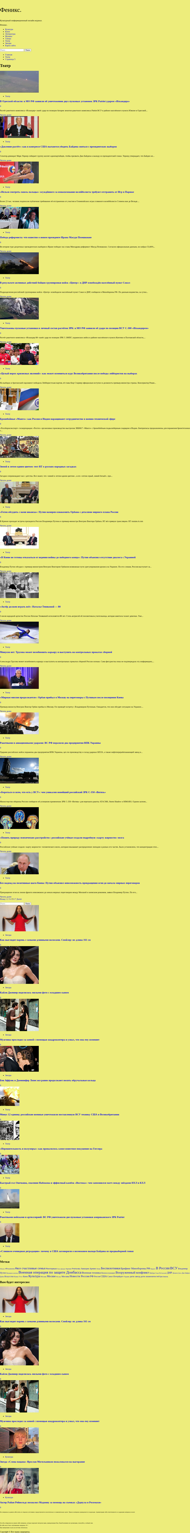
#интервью (51, 1268)
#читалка (76, 1268)
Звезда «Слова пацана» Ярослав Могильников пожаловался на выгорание (42, 1461)
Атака (98, 1269)
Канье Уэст (18, 1277)
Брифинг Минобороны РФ (135, 1268)
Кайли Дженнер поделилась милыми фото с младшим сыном (34, 992)
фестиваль (164, 1276)
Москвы (65, 1276)
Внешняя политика (12, 1273)
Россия (97, 1276)
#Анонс (2, 1269)
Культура (9, 29)
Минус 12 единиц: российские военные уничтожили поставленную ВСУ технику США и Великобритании (59, 1114)
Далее (19, 899)
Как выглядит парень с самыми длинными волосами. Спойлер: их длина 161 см (45, 940)
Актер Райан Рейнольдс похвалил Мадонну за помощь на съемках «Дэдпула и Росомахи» (50, 1502)
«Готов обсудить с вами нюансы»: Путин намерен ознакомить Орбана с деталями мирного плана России (59, 512)
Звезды (8, 43)
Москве (51, 1276)
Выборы (152, 1273)
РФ (92, 1276)
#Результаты (10, 1269)
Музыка (8, 36)
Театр (7, 41)
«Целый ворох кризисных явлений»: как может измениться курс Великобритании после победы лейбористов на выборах (68, 373)
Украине (126, 1277)
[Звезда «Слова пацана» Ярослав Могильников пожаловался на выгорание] (19, 1452)
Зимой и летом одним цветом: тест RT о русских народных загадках (38, 466)
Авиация (85, 1268)
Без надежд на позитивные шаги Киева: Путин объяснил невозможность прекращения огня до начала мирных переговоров (70, 883)
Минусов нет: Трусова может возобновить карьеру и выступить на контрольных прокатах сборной (56, 652)
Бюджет (153, 1269)
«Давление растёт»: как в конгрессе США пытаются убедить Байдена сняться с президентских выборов (58, 146)
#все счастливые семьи (30, 1268)
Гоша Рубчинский (160, 1273)
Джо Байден (186, 1273)
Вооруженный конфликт (132, 1272)
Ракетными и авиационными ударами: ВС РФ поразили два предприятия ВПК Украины (50, 743)
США (104, 1276)
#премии (68, 1269)
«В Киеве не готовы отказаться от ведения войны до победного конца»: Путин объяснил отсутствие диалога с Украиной (68, 557)
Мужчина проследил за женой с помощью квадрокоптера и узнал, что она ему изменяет (49, 1039)
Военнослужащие (108, 1273)
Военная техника (91, 1272)
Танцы (8, 38)
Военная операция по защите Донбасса (49, 1272)
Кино (7, 32)
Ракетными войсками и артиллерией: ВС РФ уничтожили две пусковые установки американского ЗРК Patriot (62, 1217)
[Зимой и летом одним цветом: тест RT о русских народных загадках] (19, 457)
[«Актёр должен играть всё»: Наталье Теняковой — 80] (19, 597)
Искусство (9, 1276)
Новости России (80, 1276)
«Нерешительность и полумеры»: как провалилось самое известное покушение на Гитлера (51, 1148)
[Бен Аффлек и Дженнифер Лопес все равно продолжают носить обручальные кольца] (19, 1071)
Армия (92, 1268)
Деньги (175, 1273)
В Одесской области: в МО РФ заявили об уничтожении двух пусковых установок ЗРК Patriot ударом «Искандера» (65, 101)
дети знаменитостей (150, 1276)
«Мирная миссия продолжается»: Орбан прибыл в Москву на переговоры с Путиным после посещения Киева (62, 697)
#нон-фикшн (61, 1269)
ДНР (169, 1272)
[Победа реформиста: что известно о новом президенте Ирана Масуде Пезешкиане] (19, 228)
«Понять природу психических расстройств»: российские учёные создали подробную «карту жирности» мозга (62, 837)
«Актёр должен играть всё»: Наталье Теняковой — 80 (30, 606)
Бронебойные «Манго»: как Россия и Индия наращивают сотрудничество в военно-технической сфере (57, 419)
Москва (43, 1277)
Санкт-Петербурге (115, 1276)
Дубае (2, 1277)
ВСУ (174, 1268)
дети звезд (135, 1276)
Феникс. (10, 9)
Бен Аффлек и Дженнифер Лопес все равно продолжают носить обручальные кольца (48, 1080)
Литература (10, 34)
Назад (2, 899)
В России (163, 1268)
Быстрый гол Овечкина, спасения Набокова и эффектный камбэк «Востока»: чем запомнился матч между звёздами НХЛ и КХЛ (72, 1182)
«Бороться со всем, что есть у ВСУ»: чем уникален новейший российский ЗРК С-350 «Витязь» (53, 792)
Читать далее (5, 115)
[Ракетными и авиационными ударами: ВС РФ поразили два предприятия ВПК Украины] (19, 733)
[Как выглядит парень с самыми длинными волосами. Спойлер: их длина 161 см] (19, 931)
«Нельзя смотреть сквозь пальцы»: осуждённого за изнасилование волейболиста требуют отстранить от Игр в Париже (67, 192)
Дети (179, 1273)
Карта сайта (10, 45)
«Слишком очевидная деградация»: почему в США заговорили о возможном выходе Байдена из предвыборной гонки (67, 1251)
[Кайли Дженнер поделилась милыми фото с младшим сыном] (19, 983)
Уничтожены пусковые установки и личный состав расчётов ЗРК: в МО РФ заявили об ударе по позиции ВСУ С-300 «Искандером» (74, 328)
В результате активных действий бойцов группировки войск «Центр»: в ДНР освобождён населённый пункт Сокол (65, 282)
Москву (58, 1276)
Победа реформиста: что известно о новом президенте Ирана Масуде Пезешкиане (46, 237)
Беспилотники (110, 1268)
